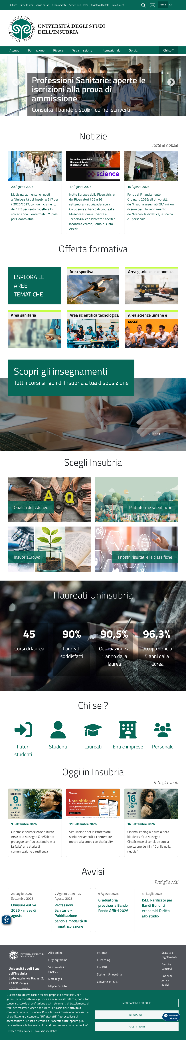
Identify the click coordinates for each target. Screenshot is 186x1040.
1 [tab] (82, 110)
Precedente (15, 82)
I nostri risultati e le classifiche (136, 549)
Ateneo (14, 50)
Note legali (55, 979)
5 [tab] (104, 110)
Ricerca (58, 50)
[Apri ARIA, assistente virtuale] (171, 1017)
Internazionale (110, 50)
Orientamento (59, 5)
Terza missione (82, 50)
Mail (152, 5)
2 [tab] (87, 110)
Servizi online (42, 5)
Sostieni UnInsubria (109, 974)
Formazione (36, 50)
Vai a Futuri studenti (23, 737)
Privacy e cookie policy (18, 1031)
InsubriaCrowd (49, 549)
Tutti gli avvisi (166, 882)
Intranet (102, 952)
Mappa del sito (57, 986)
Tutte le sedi (26, 5)
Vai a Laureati (93, 737)
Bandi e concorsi (166, 966)
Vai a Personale (162, 737)
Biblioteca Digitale (99, 5)
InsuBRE (102, 967)
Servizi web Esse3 (78, 5)
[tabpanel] (93, 86)
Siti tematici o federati (57, 969)
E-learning (103, 960)
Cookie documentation (45, 1031)
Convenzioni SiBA (108, 981)
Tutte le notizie (164, 145)
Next (170, 82)
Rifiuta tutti (136, 1015)
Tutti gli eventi (165, 782)
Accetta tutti (136, 1026)
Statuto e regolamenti (169, 954)
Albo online (55, 952)
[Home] (58, 29)
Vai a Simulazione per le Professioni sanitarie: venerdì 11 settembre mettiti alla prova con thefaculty (93, 823)
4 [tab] (98, 110)
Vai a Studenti (58, 737)
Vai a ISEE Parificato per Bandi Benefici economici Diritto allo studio (158, 910)
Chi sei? (168, 50)
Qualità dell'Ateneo (49, 499)
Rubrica (13, 5)
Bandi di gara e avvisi (166, 980)
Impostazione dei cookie (136, 1003)
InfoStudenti (118, 5)
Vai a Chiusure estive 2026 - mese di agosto (27, 910)
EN (170, 4)
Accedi (163, 4)
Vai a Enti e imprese (128, 737)
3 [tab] (93, 110)
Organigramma (57, 960)
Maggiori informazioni (93, 98)
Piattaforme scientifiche (136, 499)
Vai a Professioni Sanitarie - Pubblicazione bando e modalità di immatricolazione (71, 910)
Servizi (133, 50)
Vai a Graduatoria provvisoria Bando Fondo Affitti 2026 (114, 910)
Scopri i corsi (158, 433)
